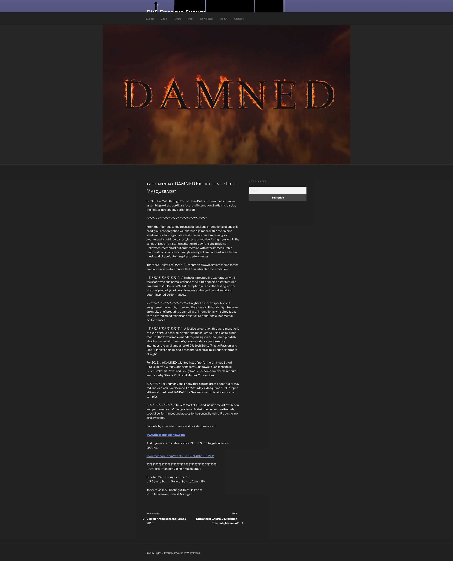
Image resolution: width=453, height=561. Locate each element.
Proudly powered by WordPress (182, 552)
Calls (164, 18)
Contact (239, 18)
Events (150, 18)
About (223, 18)
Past (190, 18)
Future (177, 18)
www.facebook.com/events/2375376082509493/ (180, 456)
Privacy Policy (153, 552)
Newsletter (206, 18)
